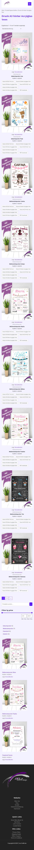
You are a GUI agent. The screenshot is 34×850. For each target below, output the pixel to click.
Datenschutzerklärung (17, 807)
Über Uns (17, 801)
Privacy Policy (16, 832)
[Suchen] (30, 604)
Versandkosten (9, 676)
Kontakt (17, 805)
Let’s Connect (17, 824)
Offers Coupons (16, 836)
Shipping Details (16, 834)
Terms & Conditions (16, 838)
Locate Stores (17, 826)
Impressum (17, 808)
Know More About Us (17, 820)
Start (3, 10)
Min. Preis (24, 619)
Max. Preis (29, 619)
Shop (17, 803)
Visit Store (17, 822)
